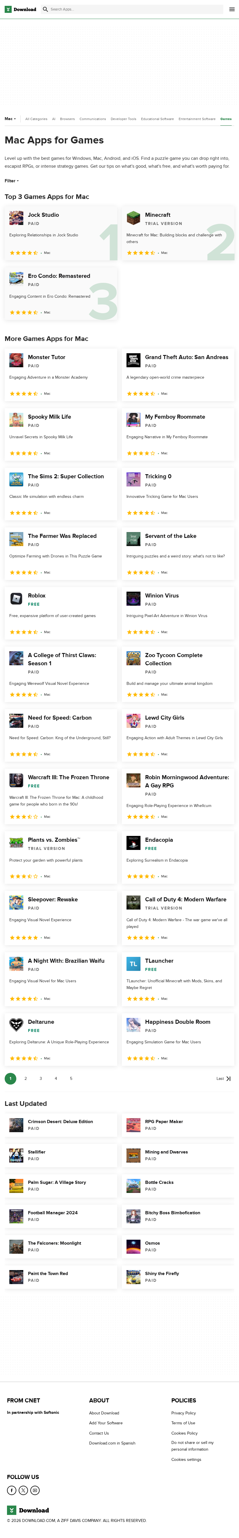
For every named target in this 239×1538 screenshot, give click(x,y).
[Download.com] (20, 9)
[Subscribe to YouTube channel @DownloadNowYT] (35, 1490)
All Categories (36, 119)
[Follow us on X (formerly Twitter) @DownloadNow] (23, 1490)
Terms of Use (183, 1423)
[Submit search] (45, 9)
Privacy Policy (183, 1413)
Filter (10, 181)
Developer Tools (123, 119)
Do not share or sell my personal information (192, 1446)
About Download (104, 1413)
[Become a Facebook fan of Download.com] (11, 1490)
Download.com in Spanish (112, 1443)
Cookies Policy (184, 1432)
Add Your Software (106, 1423)
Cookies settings (186, 1459)
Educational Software (157, 119)
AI (53, 119)
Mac (9, 118)
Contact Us (99, 1432)
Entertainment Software (197, 119)
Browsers (67, 119)
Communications (93, 119)
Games (226, 119)
